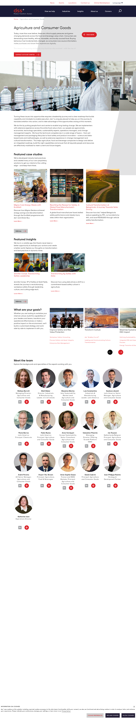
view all (19, 301)
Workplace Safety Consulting (60, 337)
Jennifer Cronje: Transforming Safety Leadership (27, 275)
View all (18, 231)
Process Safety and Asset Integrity (62, 340)
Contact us (85, 3)
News (52, 3)
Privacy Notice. (66, 711)
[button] (51, 11)
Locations (72, 3)
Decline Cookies (113, 715)
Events (61, 3)
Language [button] (117, 3)
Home (16, 19)
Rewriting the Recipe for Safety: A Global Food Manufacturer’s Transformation (64, 207)
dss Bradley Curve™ (92, 337)
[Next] (120, 352)
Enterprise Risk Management (60, 343)
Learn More (17, 221)
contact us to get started (25, 54)
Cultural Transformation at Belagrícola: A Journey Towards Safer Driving (102, 207)
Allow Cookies (128, 715)
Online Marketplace (102, 3)
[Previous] (110, 352)
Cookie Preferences (95, 715)
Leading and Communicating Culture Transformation (97, 341)
